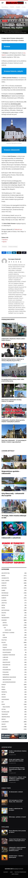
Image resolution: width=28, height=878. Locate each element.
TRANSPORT (5, 714)
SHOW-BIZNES (5, 699)
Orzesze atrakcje (13, 246)
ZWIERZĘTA (4, 729)
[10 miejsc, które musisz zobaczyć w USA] (14, 506)
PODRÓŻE (4, 620)
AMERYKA (5, 625)
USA (5, 627)
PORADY (4, 684)
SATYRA (3, 694)
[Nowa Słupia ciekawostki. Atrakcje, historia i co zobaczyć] (14, 391)
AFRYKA (5, 622)
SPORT (3, 704)
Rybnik (5, 242)
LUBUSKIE (5, 659)
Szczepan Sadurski (14, 259)
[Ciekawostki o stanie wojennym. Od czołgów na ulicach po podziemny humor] (4, 849)
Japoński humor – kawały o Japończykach (16, 856)
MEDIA (3, 605)
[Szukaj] (25, 3)
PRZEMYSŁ (4, 692)
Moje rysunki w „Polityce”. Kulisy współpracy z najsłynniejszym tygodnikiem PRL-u (17, 778)
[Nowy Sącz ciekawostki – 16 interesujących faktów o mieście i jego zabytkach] (14, 431)
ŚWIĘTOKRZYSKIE (7, 650)
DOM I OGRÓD (5, 580)
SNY (3, 702)
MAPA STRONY (15, 874)
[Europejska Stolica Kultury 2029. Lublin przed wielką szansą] (14, 370)
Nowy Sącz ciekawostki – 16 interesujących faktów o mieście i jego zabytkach (14, 441)
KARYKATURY (5, 595)
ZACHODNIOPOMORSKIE (9, 682)
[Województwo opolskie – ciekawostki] (14, 462)
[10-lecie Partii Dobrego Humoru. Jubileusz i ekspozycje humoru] (4, 841)
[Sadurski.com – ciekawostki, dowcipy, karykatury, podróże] (15, 2)
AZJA (4, 635)
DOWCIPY (4, 583)
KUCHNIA (4, 600)
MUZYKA (4, 612)
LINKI (11, 872)
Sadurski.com (18, 229)
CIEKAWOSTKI (5, 578)
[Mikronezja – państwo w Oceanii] (4, 819)
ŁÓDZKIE (5, 645)
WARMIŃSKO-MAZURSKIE (9, 677)
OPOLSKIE (5, 667)
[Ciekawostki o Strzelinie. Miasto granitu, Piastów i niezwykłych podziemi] (14, 411)
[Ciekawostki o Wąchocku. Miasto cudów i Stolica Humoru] (14, 330)
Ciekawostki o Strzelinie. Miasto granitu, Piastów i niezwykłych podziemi (13, 420)
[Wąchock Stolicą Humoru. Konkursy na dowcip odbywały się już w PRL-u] (14, 350)
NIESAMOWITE (5, 617)
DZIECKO (4, 585)
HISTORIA (4, 588)
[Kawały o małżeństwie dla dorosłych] (4, 811)
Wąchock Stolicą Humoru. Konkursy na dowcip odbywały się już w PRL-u (13, 359)
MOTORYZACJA (5, 610)
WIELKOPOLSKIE (7, 679)
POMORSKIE (6, 674)
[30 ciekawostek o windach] (4, 794)
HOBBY (3, 590)
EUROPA (5, 637)
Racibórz (5, 239)
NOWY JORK (8, 630)
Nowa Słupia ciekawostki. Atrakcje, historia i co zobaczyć (12, 400)
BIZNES (3, 575)
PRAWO (3, 689)
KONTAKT (6, 872)
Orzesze (4, 246)
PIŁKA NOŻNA (6, 707)
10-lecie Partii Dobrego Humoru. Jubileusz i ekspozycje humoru (17, 839)
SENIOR (4, 697)
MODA (3, 607)
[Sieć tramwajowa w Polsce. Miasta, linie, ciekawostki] (4, 802)
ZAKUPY (4, 724)
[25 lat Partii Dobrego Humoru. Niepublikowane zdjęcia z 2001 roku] (4, 770)
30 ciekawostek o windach (16, 792)
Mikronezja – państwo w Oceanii (17, 817)
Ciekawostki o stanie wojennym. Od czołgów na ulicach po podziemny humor (17, 849)
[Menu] (3, 3)
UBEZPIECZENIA (6, 716)
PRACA (3, 687)
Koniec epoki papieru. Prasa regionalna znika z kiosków (16, 760)
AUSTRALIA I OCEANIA (8, 632)
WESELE (4, 719)
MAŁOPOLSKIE (6, 662)
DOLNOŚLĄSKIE (7, 652)
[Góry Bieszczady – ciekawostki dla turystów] (14, 484)
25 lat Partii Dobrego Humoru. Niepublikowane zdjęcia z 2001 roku (17, 769)
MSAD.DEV (20, 868)
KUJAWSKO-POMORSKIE (9, 655)
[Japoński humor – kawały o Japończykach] (4, 858)
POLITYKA (4, 640)
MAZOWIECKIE (6, 664)
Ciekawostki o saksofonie (11, 538)
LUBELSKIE (5, 657)
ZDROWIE (4, 726)
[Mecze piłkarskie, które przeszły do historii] (4, 833)
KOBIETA (4, 598)
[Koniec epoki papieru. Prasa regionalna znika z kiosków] (4, 761)
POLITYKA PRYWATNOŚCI (20, 872)
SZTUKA (4, 709)
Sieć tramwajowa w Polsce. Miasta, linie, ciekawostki (16, 800)
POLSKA (4, 642)
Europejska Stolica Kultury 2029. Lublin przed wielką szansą (13, 380)
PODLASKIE (5, 672)
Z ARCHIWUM (5, 721)
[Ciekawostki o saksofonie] (14, 528)
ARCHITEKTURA (6, 573)
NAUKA (3, 615)
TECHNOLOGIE (5, 712)
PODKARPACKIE (7, 669)
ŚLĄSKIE (5, 21)
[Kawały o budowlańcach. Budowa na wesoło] (4, 753)
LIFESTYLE (4, 603)
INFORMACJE (5, 593)
